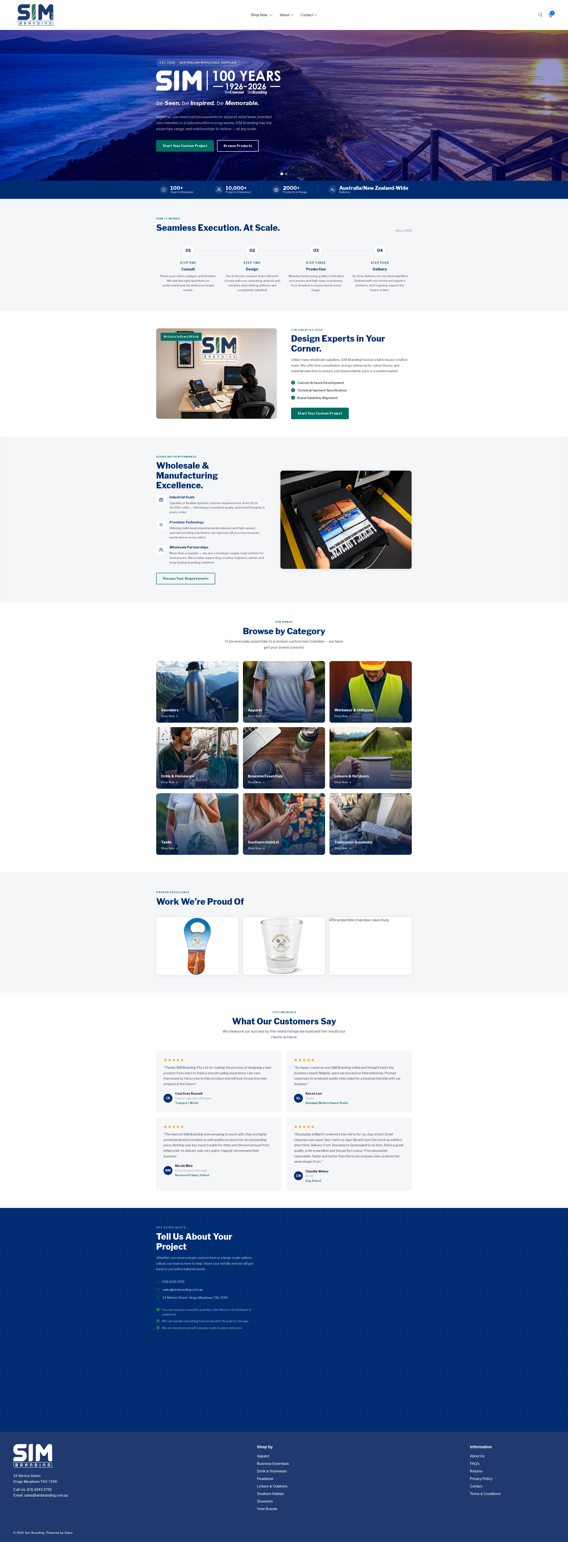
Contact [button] (307, 15)
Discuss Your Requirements (186, 578)
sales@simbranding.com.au (182, 1290)
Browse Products (238, 146)
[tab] (281, 173)
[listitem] (197, 692)
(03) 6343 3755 (173, 1282)
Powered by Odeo (59, 1532)
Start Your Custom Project (185, 146)
